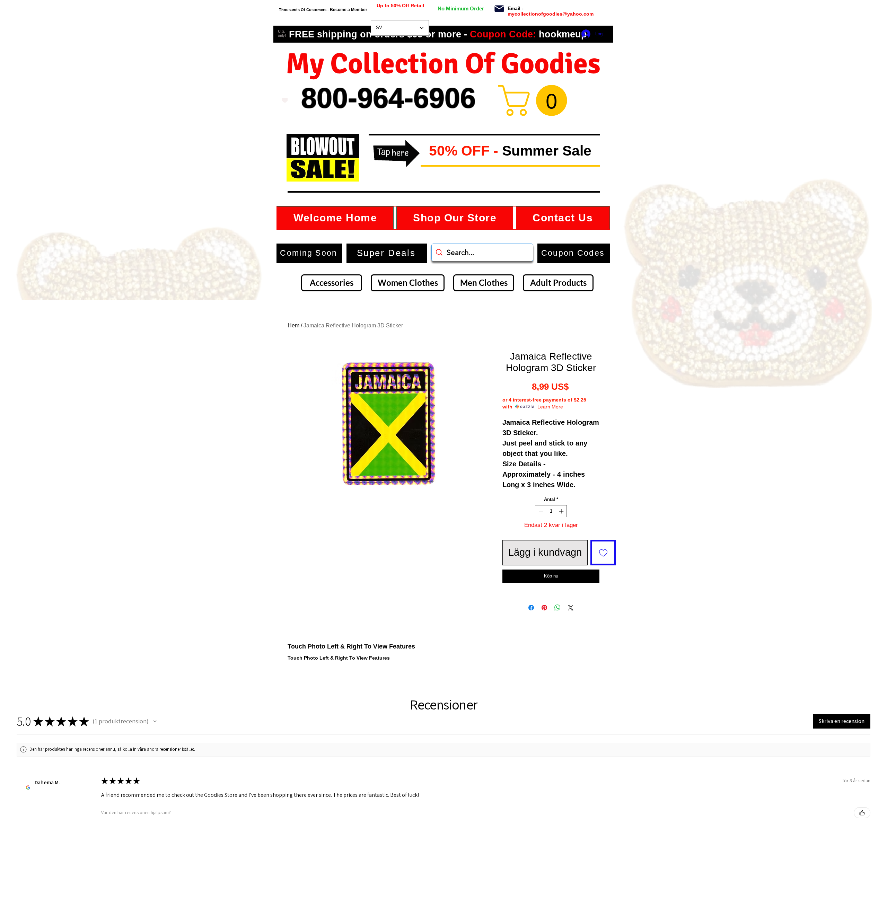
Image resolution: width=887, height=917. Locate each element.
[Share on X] (571, 628)
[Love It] (284, 100)
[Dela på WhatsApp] (557, 628)
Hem (293, 325)
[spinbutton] (551, 511)
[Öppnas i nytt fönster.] (28, 807)
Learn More (550, 406)
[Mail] (499, 9)
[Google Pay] (550, 595)
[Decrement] (540, 511)
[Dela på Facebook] (531, 628)
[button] (423, 151)
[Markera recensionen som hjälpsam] (862, 832)
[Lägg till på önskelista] (603, 552)
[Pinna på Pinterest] (544, 628)
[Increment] (562, 511)
